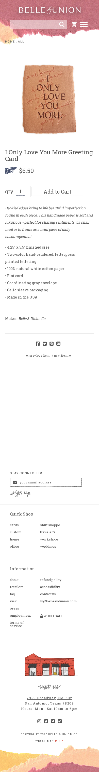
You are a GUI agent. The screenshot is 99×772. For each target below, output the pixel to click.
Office (14, 546)
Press (14, 608)
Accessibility (50, 587)
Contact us (48, 594)
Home (14, 539)
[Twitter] (53, 721)
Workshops (49, 539)
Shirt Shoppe (50, 525)
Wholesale (53, 616)
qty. (9, 191)
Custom (16, 532)
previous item (39, 355)
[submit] (62, 25)
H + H (59, 740)
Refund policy (50, 579)
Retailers (17, 587)
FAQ (12, 594)
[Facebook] (46, 721)
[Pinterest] (60, 721)
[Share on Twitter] (45, 344)
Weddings (48, 546)
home (10, 41)
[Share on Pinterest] (52, 344)
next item (61, 355)
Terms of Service (17, 624)
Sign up (20, 494)
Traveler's (47, 532)
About (14, 579)
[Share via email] (58, 344)
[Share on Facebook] (38, 344)
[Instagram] (39, 721)
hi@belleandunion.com (53, 601)
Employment (20, 615)
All (21, 41)
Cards (14, 525)
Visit (13, 601)
